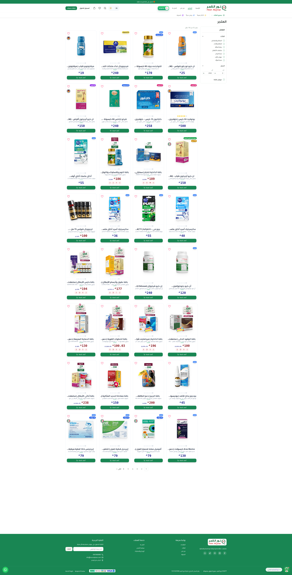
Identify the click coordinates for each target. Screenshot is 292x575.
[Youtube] (215, 553)
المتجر (190, 8)
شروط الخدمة (69, 571)
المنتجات (183, 544)
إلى (212, 70)
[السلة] (94, 8)
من (223, 70)
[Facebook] (224, 553)
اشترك (69, 549)
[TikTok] (210, 553)
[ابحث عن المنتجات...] (105, 8)
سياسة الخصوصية (80, 571)
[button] (169, 33)
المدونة (183, 554)
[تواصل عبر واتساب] (5, 569)
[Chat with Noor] (286, 569)
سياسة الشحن (140, 548)
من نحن (182, 8)
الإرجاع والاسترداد (139, 551)
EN (116, 8)
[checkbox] (224, 40)
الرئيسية (198, 8)
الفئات (222, 36)
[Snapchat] (205, 553)
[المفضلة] (99, 8)
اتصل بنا (174, 8)
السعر (223, 65)
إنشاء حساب (71, 8)
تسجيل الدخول (85, 8)
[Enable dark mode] (111, 8)
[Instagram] (220, 553)
